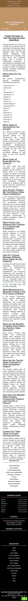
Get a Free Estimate (15, 6)
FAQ (14, 578)
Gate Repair (14, 553)
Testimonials (14, 570)
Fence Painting (14, 560)
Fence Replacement (14, 565)
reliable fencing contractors (12, 283)
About (14, 550)
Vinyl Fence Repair (14, 558)
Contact (14, 573)
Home (14, 548)
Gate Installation (14, 555)
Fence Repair (14, 563)
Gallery (14, 576)
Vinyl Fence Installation (14, 568)
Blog (14, 581)
